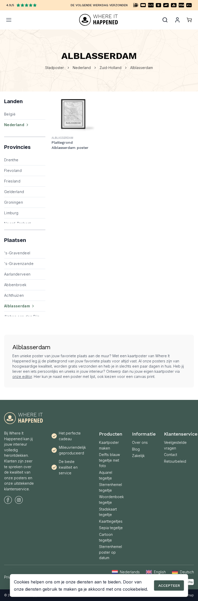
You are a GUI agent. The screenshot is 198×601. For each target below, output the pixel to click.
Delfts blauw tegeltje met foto (109, 460)
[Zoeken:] (165, 20)
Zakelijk (138, 455)
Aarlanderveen (17, 274)
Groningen (13, 202)
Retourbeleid (175, 461)
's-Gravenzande (19, 263)
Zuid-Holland (110, 67)
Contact (170, 454)
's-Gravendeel (17, 253)
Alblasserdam (141, 67)
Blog (136, 449)
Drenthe (11, 160)
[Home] (98, 20)
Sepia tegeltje (111, 528)
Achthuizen (14, 295)
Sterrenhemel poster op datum (110, 552)
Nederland (82, 67)
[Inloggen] (177, 20)
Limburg (11, 213)
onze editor (22, 376)
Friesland (12, 181)
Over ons (140, 442)
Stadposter (54, 67)
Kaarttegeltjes (110, 521)
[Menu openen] (35, 20)
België (9, 114)
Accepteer (169, 585)
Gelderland (14, 191)
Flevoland (13, 170)
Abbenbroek (15, 285)
